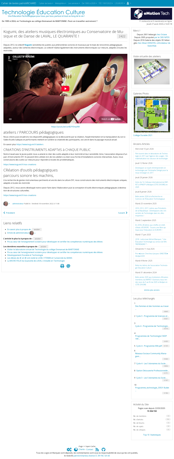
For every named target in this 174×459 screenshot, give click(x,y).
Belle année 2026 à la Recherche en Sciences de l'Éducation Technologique (150, 197)
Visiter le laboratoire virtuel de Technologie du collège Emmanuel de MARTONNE (43, 249)
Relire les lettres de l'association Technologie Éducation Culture (151, 266)
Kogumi (28, 45)
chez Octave (161, 34)
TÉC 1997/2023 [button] (105, 3)
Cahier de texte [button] (45, 3)
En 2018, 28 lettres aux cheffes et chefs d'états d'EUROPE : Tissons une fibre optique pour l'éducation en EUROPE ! (150, 227)
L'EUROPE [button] (119, 3)
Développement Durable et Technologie (25, 255)
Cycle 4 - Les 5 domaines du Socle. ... (151, 363)
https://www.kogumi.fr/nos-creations (19, 164)
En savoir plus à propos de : (19, 229)
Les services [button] (73, 3)
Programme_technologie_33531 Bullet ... (152, 389)
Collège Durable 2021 (142, 135)
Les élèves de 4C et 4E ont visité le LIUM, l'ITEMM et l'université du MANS (39, 258)
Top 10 (146, 435)
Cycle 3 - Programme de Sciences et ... (152, 316)
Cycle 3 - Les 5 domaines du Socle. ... (151, 377)
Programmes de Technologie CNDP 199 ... (151, 337)
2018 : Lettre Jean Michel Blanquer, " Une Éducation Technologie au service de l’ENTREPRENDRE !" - (151, 241)
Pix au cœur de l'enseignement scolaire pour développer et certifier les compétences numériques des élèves (55, 241)
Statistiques (155, 435)
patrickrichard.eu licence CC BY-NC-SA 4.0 (91, 455)
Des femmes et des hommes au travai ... (151, 307)
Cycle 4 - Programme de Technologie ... (152, 326)
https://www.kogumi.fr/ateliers (29, 144)
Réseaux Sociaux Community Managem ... (151, 355)
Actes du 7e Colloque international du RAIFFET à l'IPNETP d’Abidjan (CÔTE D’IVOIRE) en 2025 (151, 184)
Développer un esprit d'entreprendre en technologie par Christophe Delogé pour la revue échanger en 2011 (151, 170)
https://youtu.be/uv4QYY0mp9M (65, 126)
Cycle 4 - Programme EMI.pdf (149, 346)
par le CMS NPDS (162, 37)
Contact (89, 449)
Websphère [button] (60, 3)
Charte (82, 449)
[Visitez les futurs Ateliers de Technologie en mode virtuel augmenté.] (152, 71)
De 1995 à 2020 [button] (88, 3)
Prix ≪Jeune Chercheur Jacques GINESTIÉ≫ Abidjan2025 (151, 254)
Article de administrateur (18, 233)
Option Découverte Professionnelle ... (152, 370)
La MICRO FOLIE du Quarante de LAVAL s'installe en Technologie (36, 260)
